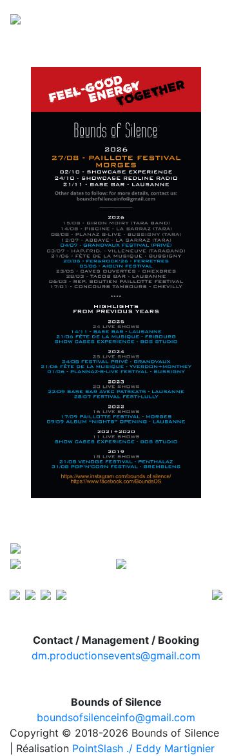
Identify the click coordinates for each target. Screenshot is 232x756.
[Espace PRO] (217, 593)
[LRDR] (61, 593)
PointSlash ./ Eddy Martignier (143, 748)
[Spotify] (30, 593)
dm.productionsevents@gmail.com (116, 655)
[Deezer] (46, 593)
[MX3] (15, 593)
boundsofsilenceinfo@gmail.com (116, 717)
